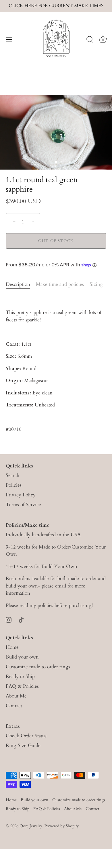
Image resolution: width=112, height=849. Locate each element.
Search (12, 475)
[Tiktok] (21, 619)
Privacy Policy (21, 495)
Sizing (96, 284)
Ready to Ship (20, 676)
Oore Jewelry (31, 826)
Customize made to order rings (38, 666)
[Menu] (9, 39)
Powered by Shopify (62, 826)
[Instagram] (8, 619)
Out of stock (56, 240)
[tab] (21, 284)
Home (12, 647)
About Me (16, 696)
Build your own (22, 657)
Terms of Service (23, 504)
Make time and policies (60, 284)
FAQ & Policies (22, 686)
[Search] (90, 40)
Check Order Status (26, 735)
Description (18, 284)
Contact (14, 705)
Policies (14, 485)
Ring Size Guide (23, 745)
